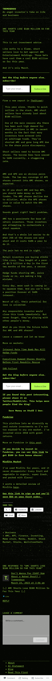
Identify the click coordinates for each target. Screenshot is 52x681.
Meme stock (9, 538)
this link (38, 452)
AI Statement (16, 666)
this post (35, 442)
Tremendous (9, 8)
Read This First (18, 672)
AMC (7, 535)
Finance (23, 535)
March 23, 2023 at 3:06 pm (28, 582)
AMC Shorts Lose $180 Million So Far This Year (26, 30)
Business (10, 532)
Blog (10, 669)
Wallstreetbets (33, 542)
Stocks (17, 542)
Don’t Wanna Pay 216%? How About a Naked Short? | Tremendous (28, 576)
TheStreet (37, 100)
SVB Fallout (10, 368)
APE (14, 535)
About (11, 662)
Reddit (32, 538)
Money (22, 538)
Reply (6, 600)
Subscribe (40, 89)
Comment (40, 640)
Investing (37, 535)
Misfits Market (12, 461)
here (16, 487)
